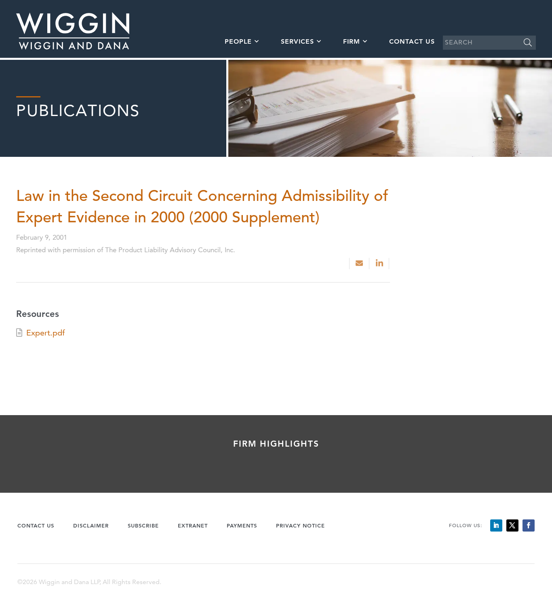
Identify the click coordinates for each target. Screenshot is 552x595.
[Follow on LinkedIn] (496, 525)
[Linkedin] (380, 263)
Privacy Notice (300, 525)
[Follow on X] (512, 525)
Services (297, 41)
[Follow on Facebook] (529, 525)
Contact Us (412, 41)
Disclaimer (91, 525)
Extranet (193, 525)
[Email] (359, 263)
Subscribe (143, 525)
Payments (242, 525)
